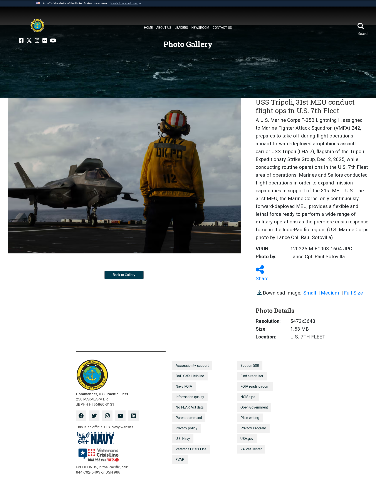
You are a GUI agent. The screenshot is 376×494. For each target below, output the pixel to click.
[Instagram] (37, 41)
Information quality (190, 397)
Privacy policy (186, 428)
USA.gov (246, 439)
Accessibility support (192, 365)
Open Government (254, 407)
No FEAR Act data (189, 407)
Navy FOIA (184, 386)
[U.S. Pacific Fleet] (37, 25)
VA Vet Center (251, 449)
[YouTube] (53, 41)
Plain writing (249, 418)
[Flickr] (44, 41)
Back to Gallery (124, 275)
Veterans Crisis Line (191, 449)
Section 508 (249, 365)
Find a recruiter (251, 376)
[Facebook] (21, 41)
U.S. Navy (183, 439)
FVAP (180, 459)
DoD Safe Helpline (190, 376)
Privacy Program (253, 428)
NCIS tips (247, 397)
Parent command (189, 418)
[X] (29, 41)
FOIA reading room (254, 386)
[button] (126, 3)
